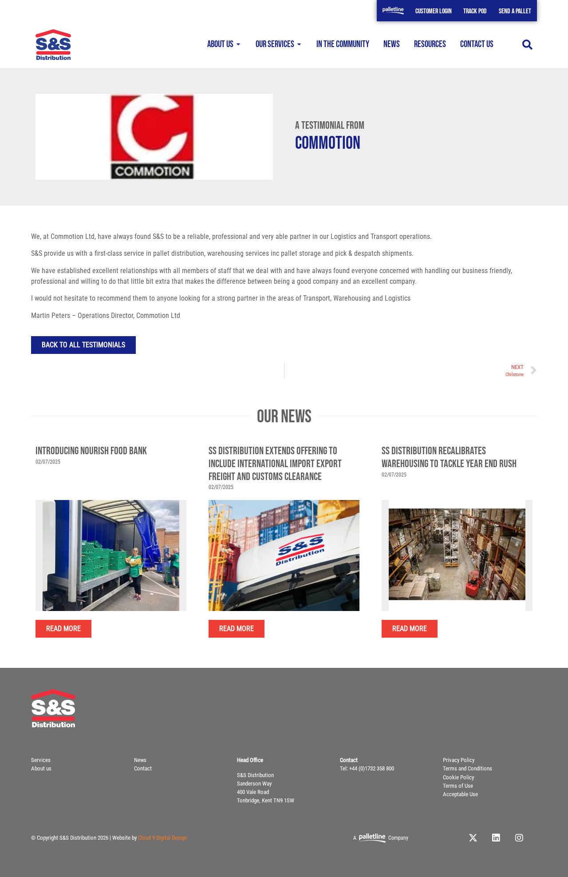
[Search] (527, 45)
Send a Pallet (515, 11)
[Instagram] (519, 838)
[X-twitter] (473, 838)
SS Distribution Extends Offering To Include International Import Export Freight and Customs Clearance (275, 463)
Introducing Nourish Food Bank (91, 450)
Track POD (475, 11)
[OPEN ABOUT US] (238, 44)
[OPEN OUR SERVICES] (299, 44)
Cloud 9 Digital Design (162, 837)
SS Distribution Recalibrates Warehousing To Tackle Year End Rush (449, 457)
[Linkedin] (496, 838)
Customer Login (433, 11)
